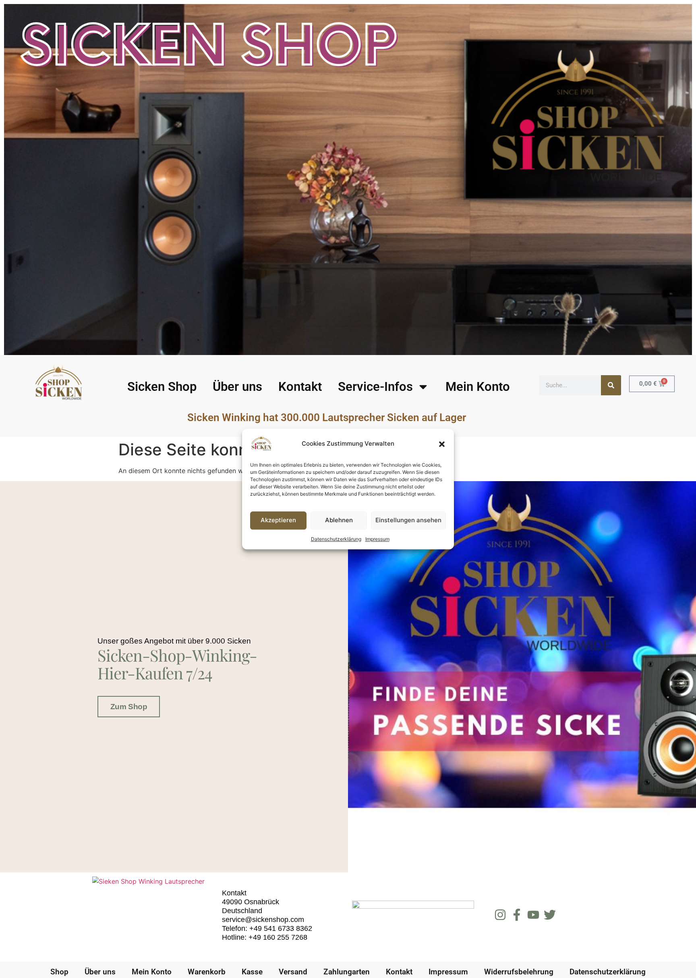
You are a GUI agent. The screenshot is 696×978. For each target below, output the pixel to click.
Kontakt (300, 386)
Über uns (237, 386)
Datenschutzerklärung (336, 539)
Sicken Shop (162, 386)
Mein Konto (477, 386)
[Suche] (611, 385)
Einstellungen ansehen (408, 520)
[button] (442, 444)
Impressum (377, 539)
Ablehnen (339, 520)
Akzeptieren (278, 520)
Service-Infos (375, 386)
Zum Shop (128, 706)
